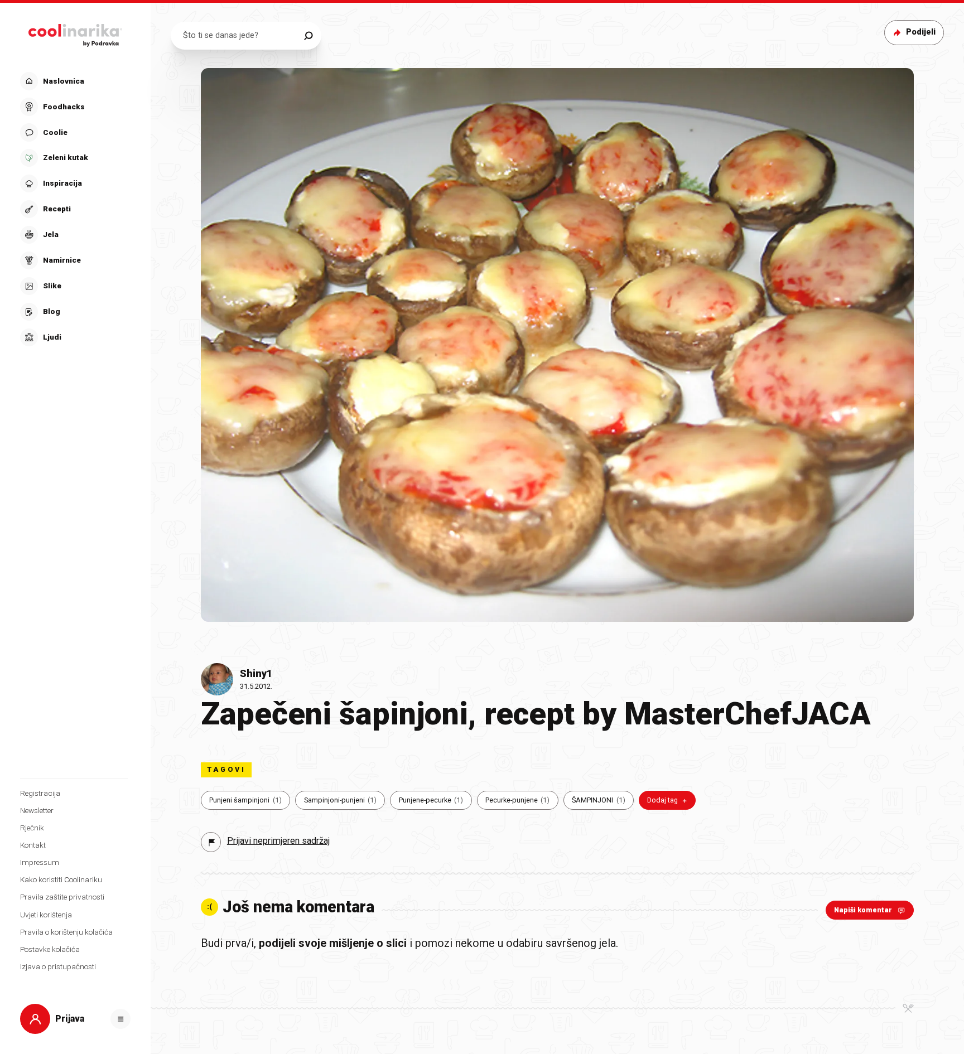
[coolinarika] (75, 32)
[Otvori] (120, 1019)
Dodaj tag (662, 800)
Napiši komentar (863, 910)
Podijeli (921, 32)
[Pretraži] (308, 36)
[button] (74, 209)
